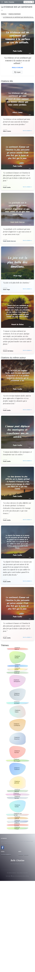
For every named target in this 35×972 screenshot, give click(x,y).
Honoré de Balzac (8, 351)
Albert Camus (7, 131)
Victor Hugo (6, 289)
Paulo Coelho (17, 67)
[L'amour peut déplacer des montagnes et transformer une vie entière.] (17, 432)
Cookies (9, 854)
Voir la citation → (27, 130)
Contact (26, 854)
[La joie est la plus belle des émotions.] (17, 262)
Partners (20, 854)
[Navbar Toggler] (2, 2)
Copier (19, 72)
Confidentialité (5, 854)
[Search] (33, 2)
